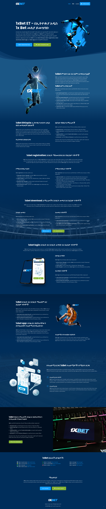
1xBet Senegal (79, 462)
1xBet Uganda (79, 465)
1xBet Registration (24, 44)
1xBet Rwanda (28, 465)
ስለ (57, 504)
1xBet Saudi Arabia (57, 463)
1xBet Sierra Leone (31, 466)
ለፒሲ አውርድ (47, 231)
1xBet (69, 3)
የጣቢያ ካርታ (50, 504)
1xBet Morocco (80, 463)
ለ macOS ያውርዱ (59, 231)
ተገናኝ (60, 504)
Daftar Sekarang (16, 441)
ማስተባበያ (55, 504)
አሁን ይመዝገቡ (45, 488)
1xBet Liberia (52, 465)
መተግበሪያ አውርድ (85, 3)
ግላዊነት (46, 504)
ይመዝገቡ (77, 3)
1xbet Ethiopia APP (43, 44)
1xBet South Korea (31, 462)
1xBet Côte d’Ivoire (31, 463)
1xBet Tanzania (55, 462)
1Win (73, 3)
